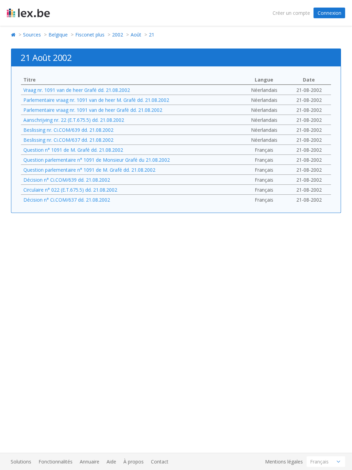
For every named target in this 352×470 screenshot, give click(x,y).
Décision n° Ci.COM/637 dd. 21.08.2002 (66, 199)
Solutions (21, 461)
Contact (159, 461)
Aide (111, 461)
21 (151, 34)
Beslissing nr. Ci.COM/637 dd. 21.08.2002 (68, 140)
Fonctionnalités (55, 461)
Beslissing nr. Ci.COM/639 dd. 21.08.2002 (68, 130)
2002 (117, 34)
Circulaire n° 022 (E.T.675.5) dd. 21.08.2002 (70, 189)
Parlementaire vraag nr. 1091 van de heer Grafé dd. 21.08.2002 (92, 110)
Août (136, 34)
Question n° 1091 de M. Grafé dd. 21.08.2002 (73, 150)
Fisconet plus (89, 34)
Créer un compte (291, 13)
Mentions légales (284, 461)
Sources (32, 34)
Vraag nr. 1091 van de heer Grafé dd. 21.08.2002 (76, 90)
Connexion (329, 13)
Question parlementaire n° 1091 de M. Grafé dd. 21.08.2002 (89, 170)
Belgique (58, 34)
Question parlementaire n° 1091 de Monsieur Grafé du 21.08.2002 (96, 160)
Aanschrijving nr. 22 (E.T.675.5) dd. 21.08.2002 (73, 120)
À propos (133, 461)
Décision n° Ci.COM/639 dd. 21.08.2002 (66, 180)
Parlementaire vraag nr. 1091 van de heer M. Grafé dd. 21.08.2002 (96, 100)
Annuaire (89, 461)
